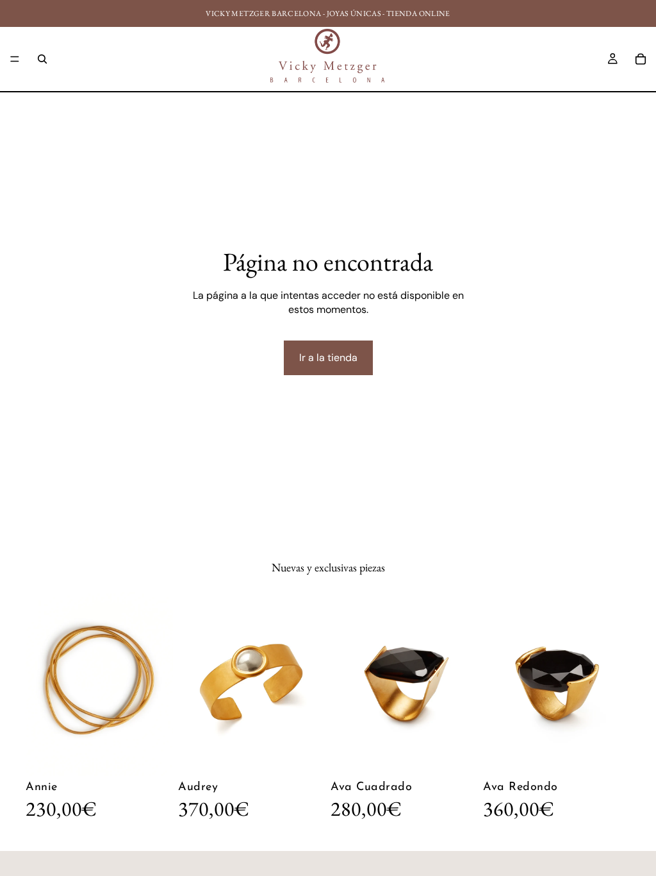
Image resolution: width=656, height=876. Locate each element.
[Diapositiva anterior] (40, 684)
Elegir (316, 755)
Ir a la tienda (328, 357)
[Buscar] (42, 59)
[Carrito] (641, 59)
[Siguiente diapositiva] (159, 684)
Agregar (164, 755)
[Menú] (14, 59)
